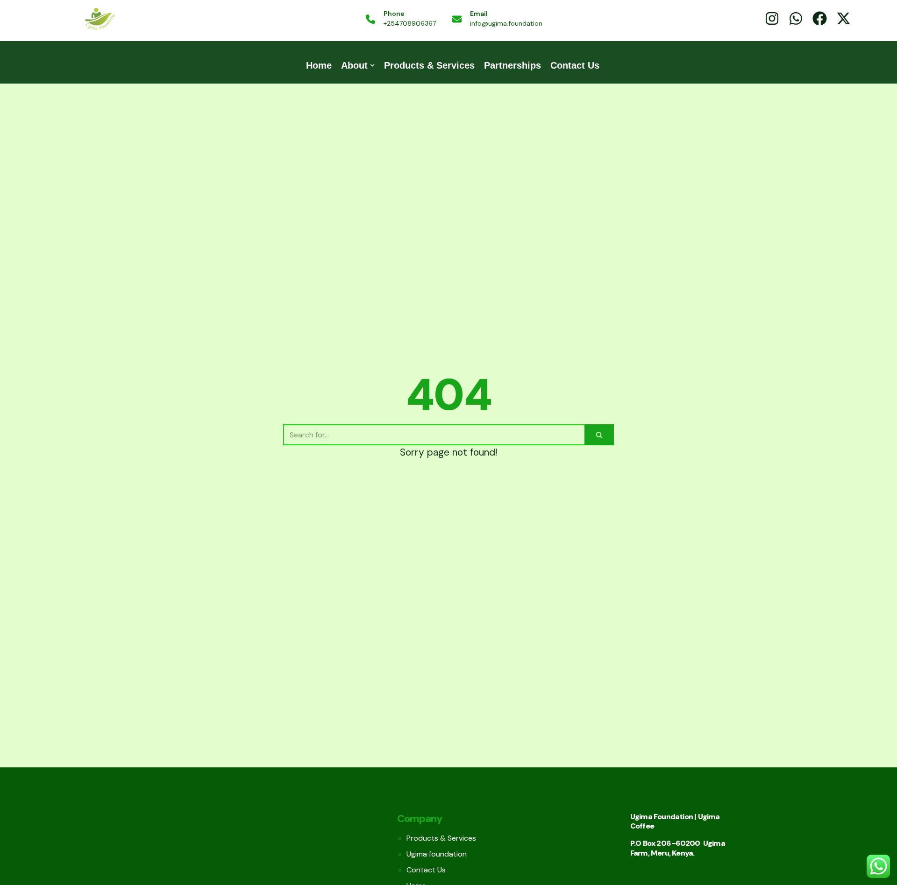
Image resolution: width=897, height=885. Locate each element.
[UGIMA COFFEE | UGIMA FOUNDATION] (99, 19)
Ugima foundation (436, 854)
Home (319, 65)
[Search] (599, 434)
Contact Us (574, 65)
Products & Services (429, 65)
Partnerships (512, 65)
